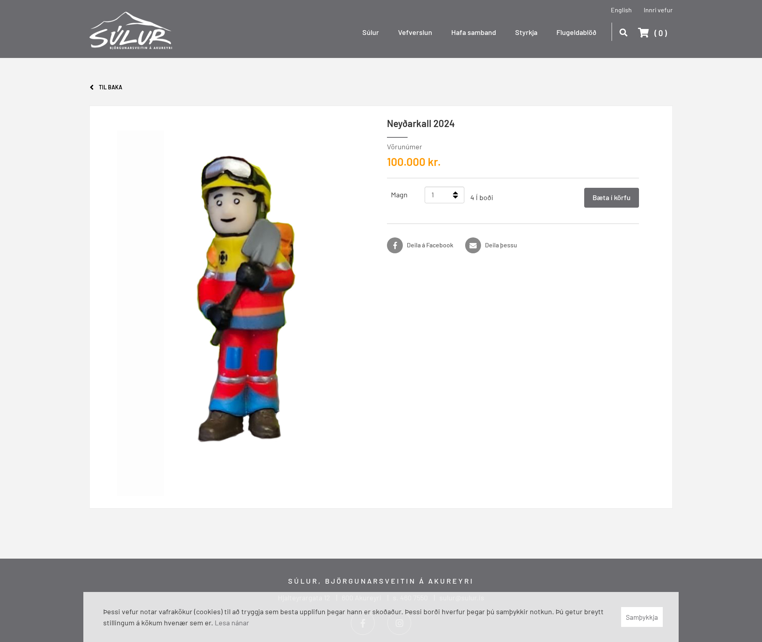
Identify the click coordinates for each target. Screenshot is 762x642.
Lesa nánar (232, 622)
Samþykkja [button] (642, 617)
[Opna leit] (623, 31)
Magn (399, 194)
